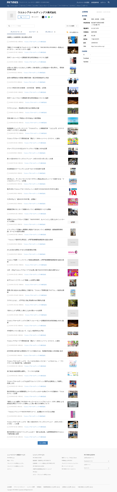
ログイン (103, 2)
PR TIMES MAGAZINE (38, 466)
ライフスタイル (63, 5)
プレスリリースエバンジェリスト (70, 463)
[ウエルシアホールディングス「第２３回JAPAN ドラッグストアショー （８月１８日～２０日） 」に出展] (42, 425)
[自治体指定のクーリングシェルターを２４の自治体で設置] (42, 171)
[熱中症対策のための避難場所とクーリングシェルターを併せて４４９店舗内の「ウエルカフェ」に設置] (42, 394)
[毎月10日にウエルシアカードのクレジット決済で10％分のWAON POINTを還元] (42, 192)
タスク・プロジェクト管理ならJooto (42, 474)
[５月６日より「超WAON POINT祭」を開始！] (42, 202)
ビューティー (44, 5)
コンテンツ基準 (31, 487)
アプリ (29, 5)
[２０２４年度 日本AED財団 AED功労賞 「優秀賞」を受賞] (42, 91)
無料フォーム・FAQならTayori (69, 457)
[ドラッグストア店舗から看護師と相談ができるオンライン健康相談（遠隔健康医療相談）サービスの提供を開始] (42, 232)
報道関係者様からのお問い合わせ (52, 487)
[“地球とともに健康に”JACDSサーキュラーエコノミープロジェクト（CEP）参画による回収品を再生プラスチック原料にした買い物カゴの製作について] (42, 404)
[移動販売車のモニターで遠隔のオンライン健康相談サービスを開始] (42, 212)
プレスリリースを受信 (83, 2)
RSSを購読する (74, 32)
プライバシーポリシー (19, 487)
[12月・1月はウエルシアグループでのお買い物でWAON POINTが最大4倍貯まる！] (42, 273)
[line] (49, 17)
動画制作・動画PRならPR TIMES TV (42, 460)
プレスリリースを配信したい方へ (15, 466)
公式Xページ (87, 464)
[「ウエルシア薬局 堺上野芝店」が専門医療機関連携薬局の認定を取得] (42, 242)
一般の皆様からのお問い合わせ (85, 487)
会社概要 (9, 487)
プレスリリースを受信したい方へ (15, 463)
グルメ (79, 5)
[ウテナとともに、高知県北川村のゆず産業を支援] (42, 111)
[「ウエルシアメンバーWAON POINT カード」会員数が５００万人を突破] (42, 414)
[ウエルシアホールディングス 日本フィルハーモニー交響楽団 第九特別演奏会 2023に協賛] (42, 323)
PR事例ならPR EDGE (67, 460)
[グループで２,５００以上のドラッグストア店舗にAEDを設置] (42, 151)
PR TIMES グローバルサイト (69, 469)
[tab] (16, 32)
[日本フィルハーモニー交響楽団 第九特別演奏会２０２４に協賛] (42, 101)
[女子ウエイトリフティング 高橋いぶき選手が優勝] (42, 283)
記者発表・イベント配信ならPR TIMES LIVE (44, 463)
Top (8, 5)
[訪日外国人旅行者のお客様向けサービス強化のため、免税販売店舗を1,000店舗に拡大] (42, 354)
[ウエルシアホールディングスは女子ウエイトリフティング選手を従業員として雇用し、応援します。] (42, 384)
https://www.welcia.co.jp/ (97, 46)
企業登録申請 (95, 2)
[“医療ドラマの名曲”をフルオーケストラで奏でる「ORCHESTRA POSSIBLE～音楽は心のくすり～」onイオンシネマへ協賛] (42, 50)
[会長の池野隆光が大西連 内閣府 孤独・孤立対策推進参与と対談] (42, 80)
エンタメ (35, 5)
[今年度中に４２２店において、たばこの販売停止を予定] (42, 333)
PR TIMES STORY (37, 457)
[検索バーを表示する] (108, 2)
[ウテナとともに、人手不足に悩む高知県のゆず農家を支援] (42, 303)
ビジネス (72, 5)
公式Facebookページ (89, 457)
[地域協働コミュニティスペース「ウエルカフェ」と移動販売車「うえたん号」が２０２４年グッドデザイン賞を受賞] (42, 131)
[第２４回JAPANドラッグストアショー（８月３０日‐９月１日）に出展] (42, 161)
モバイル (23, 5)
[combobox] (72, 26)
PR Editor (35, 471)
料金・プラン (10, 460)
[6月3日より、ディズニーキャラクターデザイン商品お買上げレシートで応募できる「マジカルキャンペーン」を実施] (42, 182)
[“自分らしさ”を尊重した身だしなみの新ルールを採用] (42, 313)
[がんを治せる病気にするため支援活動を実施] (42, 252)
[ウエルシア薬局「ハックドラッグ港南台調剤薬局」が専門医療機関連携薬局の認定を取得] (42, 263)
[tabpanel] (42, 239)
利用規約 (39, 487)
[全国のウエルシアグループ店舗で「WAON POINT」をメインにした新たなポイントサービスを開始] (42, 222)
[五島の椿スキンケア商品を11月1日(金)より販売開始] (42, 121)
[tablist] (33, 32)
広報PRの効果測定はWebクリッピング (42, 469)
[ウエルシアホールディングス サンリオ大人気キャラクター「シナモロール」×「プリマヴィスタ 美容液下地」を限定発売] (42, 364)
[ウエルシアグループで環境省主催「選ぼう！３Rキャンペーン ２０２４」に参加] (42, 141)
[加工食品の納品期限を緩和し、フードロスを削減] (42, 374)
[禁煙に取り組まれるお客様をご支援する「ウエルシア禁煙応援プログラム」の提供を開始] (42, 293)
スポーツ (84, 5)
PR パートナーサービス (67, 466)
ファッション (53, 5)
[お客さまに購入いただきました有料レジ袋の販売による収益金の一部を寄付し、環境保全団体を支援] (42, 70)
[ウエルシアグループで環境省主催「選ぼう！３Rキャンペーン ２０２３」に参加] (42, 344)
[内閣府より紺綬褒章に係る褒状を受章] (42, 40)
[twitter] (43, 17)
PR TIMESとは (10, 457)
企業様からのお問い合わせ (68, 487)
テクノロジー (15, 5)
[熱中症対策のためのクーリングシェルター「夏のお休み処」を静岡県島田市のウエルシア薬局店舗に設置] (42, 435)
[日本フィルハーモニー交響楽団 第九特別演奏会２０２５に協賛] (42, 60)
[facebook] (46, 17)
